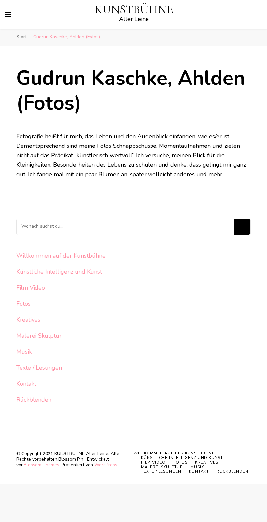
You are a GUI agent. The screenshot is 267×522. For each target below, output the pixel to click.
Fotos (23, 304)
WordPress (105, 465)
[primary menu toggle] (8, 14)
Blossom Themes (41, 465)
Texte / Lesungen (39, 368)
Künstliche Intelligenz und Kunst (59, 272)
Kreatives (28, 320)
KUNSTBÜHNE (134, 9)
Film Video (30, 288)
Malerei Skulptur (39, 336)
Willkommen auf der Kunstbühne (60, 256)
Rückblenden (33, 400)
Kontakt (26, 384)
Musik (24, 352)
